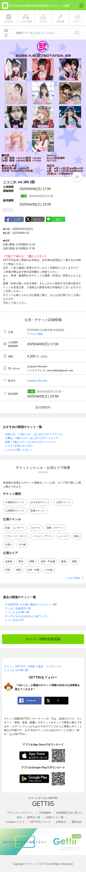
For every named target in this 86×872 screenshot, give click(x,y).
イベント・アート (42, 536)
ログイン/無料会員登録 (43, 639)
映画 (76, 536)
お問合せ (61, 821)
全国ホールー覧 (54, 817)
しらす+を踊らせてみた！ (20, 445)
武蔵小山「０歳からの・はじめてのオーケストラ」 (35, 434)
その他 (22, 544)
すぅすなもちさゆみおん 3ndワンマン (27, 616)
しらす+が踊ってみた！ (19, 449)
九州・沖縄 (33, 569)
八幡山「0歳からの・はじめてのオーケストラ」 (33, 437)
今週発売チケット (14, 502)
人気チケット (63, 502)
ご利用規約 (44, 812)
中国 (7, 569)
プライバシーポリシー (20, 812)
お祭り (8, 544)
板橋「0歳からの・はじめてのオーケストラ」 (31, 441)
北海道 (8, 561)
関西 (74, 561)
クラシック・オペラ (16, 536)
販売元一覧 (33, 817)
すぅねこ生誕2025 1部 (18, 608)
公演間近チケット (14, 510)
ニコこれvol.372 (14, 619)
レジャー (63, 536)
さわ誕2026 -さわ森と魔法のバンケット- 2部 (31, 604)
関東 (32, 561)
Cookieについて (15, 821)
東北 (21, 561)
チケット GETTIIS (38, 863)
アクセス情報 (35, 333)
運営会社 (76, 821)
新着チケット (38, 510)
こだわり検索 (72, 578)
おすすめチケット (40, 502)
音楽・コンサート (14, 527)
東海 (63, 561)
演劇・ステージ (54, 527)
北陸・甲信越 (48, 561)
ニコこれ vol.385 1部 (17, 612)
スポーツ (35, 527)
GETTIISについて (40, 821)
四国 (18, 569)
